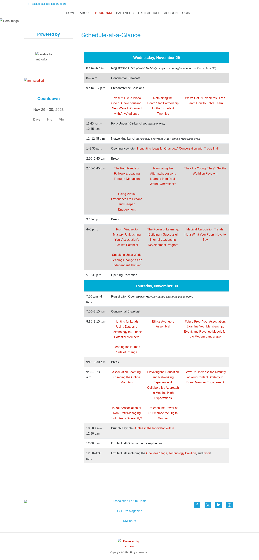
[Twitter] (208, 505)
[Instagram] (229, 505)
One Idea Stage (156, 453)
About (85, 13)
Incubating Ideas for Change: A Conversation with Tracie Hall (178, 148)
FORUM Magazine (129, 511)
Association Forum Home (129, 501)
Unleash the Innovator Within (154, 428)
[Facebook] (197, 505)
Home (70, 13)
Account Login (177, 13)
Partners (125, 13)
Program (103, 13)
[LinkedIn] (218, 505)
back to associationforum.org (47, 3)
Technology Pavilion (182, 453)
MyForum (129, 520)
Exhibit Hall (149, 13)
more (206, 453)
